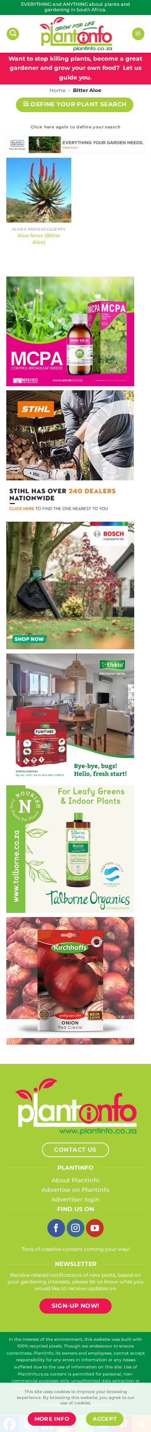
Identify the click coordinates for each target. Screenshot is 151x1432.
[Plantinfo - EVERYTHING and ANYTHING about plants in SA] (75, 34)
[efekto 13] (70, 716)
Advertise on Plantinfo (75, 1190)
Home (57, 90)
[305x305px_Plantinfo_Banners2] (70, 585)
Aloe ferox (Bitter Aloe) (39, 238)
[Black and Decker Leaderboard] (75, 146)
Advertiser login (75, 1199)
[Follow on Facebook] (56, 1228)
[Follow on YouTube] (95, 1228)
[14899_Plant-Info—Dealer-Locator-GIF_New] (70, 453)
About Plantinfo (75, 1180)
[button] (13, 34)
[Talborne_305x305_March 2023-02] (70, 848)
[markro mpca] (70, 331)
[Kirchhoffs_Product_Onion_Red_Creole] (70, 980)
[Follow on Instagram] (75, 1228)
